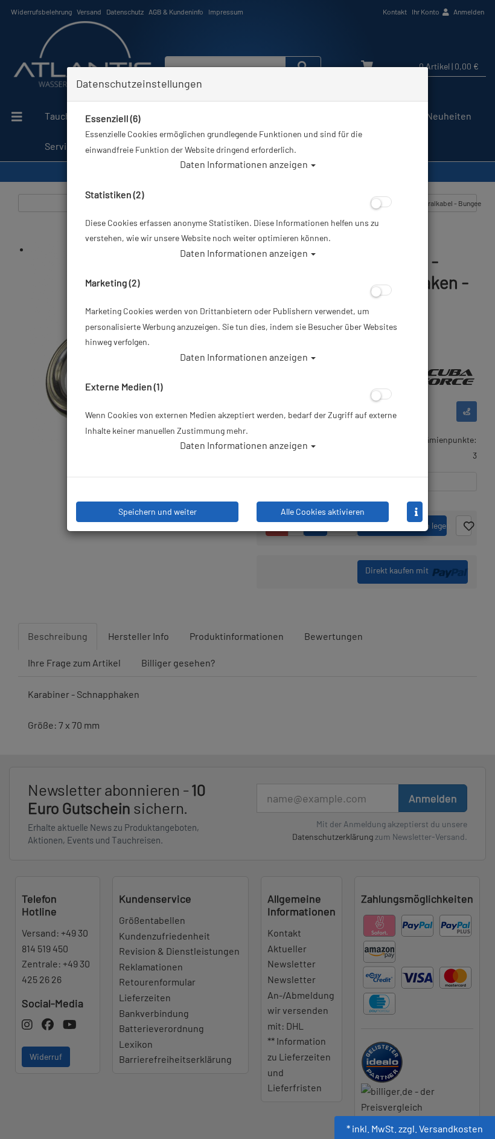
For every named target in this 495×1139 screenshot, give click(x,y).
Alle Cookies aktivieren (323, 511)
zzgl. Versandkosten (440, 1128)
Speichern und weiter (157, 511)
